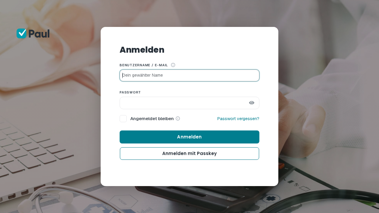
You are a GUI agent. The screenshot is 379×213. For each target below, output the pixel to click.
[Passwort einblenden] (251, 103)
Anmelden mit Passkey (189, 153)
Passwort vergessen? (238, 118)
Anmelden (189, 137)
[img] (173, 65)
